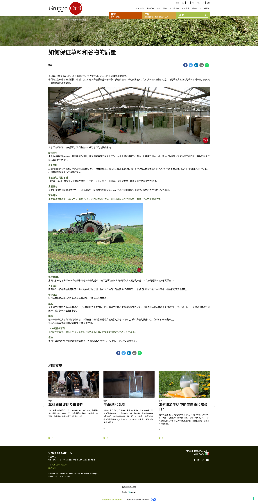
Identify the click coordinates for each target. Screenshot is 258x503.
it (172, 2)
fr (188, 2)
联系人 (207, 8)
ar (198, 2)
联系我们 (52, 468)
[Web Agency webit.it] (131, 492)
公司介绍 (140, 8)
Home (51, 19)
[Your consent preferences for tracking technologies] (253, 498)
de (183, 2)
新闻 (59, 19)
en (177, 2)
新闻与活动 (196, 8)
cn (208, 2)
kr (193, 2)
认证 (165, 8)
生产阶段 (150, 8)
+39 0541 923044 (59, 464)
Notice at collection (112, 499)
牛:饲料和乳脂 (114, 405)
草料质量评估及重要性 (65, 405)
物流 (158, 8)
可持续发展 (174, 8)
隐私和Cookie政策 (129, 487)
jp (203, 2)
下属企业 (185, 8)
